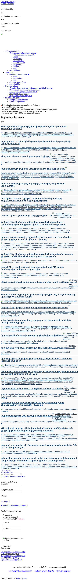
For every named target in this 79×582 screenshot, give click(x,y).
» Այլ (14, 68)
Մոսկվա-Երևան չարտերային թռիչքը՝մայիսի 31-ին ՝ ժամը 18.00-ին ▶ (64, 215)
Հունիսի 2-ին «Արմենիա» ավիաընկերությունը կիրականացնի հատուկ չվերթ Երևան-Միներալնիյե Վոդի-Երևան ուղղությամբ (37, 255)
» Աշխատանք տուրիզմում (20, 96)
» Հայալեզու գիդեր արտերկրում (23, 92)
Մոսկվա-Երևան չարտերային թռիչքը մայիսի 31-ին (26, 215)
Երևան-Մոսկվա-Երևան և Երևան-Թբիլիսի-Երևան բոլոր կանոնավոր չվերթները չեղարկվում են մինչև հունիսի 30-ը (36, 238)
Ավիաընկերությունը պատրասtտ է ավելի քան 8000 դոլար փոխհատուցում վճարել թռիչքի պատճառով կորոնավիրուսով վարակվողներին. (39, 459)
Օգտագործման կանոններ (20, 571)
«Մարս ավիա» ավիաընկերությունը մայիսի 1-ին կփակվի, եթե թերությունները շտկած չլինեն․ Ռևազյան (32, 404)
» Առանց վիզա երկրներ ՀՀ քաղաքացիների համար (31, 88)
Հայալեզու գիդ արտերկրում (13, 556)
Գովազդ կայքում (63, 571)
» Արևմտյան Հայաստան (23, 55)
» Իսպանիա (18, 61)
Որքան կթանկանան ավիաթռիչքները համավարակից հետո (32, 335)
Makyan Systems (21, 578)
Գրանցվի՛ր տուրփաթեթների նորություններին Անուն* (13, 519)
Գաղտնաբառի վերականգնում (14, 505)
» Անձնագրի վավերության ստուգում (24, 90)
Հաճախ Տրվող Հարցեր (44, 571)
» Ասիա (16, 66)
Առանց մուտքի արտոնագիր (13, 552)
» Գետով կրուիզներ (17, 82)
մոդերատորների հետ (18, 100)
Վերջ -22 (9, 472)
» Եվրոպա (17, 65)
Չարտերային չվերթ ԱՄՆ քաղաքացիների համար (26, 416)
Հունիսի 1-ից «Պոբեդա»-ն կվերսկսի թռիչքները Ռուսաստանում (33, 348)
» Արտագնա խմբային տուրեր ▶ (22, 53)
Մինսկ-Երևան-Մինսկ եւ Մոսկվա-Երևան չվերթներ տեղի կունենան (35, 282)
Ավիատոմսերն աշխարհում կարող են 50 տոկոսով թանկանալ (32, 389)
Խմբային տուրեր (12, 51)
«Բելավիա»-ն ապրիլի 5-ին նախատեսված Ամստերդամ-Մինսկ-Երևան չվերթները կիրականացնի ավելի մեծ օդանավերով (37, 429)
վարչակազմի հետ (17, 101)
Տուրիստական (11, 86)
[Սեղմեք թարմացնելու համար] (13, 539)
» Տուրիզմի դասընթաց (18, 94)
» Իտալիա (17, 59)
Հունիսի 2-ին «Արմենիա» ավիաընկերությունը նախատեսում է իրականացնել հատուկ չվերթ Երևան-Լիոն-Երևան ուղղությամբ (33, 223)
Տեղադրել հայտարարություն (13, 476)
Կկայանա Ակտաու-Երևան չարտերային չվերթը (25, 156)
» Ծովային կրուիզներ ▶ (19, 74)
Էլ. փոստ (6, 528)
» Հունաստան (19, 63)
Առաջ (3, 472)
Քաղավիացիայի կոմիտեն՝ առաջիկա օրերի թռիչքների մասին (33, 169)
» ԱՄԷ (15, 57)
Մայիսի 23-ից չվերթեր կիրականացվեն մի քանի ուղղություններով (34, 308)
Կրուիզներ (9, 72)
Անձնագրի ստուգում (10, 554)
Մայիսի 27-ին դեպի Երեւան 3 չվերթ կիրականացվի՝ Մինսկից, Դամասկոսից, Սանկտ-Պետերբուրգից (32, 268)
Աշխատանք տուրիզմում (11, 560)
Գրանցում (5, 501)
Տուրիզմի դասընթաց (10, 558)
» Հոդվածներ (14, 70)
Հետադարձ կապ (12, 98)
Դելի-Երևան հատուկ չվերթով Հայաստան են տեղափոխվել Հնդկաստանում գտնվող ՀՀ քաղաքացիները (31, 199)
